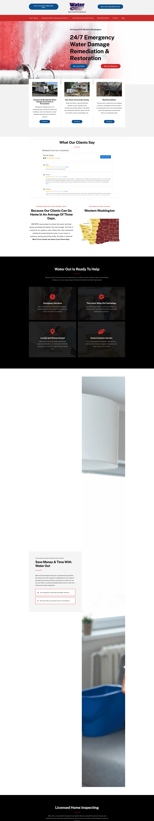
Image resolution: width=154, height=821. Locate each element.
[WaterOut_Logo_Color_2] (77, 2)
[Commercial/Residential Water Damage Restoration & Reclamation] (45, 83)
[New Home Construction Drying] (77, 83)
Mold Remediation (109, 100)
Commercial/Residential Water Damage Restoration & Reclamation (44, 102)
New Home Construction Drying (77, 100)
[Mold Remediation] (109, 83)
